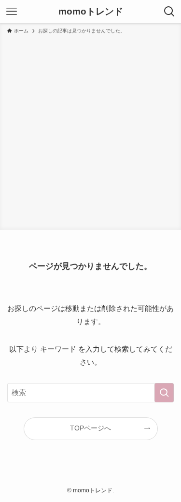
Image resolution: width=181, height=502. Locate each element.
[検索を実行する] (164, 392)
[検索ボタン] (169, 11)
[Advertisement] (90, 130)
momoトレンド (90, 11)
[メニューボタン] (11, 11)
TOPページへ (90, 428)
